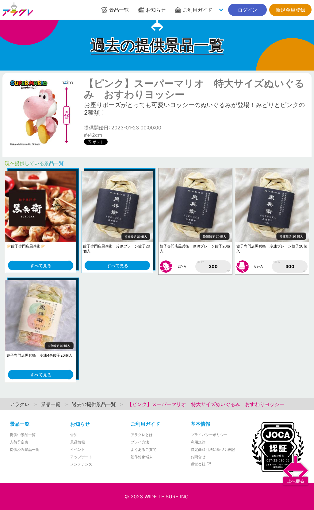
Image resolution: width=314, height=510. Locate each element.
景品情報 (77, 442)
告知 (74, 434)
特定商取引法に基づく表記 (213, 449)
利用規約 (198, 442)
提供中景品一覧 (23, 434)
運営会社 (198, 464)
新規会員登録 (290, 10)
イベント (77, 449)
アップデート (81, 456)
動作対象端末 (142, 456)
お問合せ (198, 456)
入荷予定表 (19, 442)
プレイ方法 (140, 442)
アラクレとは (142, 434)
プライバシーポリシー (209, 434)
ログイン (247, 10)
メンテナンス (81, 464)
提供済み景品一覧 (24, 449)
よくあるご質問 (143, 449)
